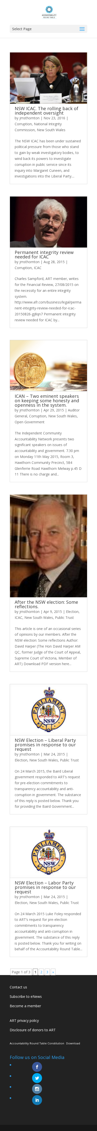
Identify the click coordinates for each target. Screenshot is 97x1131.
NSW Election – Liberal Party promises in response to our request (45, 744)
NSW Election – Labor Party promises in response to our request (45, 887)
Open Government (30, 422)
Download (73, 1043)
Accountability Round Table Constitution (37, 1043)
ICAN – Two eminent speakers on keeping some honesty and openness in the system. (47, 400)
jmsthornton (29, 118)
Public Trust (64, 617)
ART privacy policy (24, 1020)
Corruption (23, 124)
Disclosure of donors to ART (33, 1030)
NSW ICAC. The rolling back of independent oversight (46, 110)
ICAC (38, 267)
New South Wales (51, 129)
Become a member (25, 1006)
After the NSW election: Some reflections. (46, 604)
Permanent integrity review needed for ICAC (44, 254)
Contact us (18, 987)
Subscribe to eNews (26, 996)
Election (72, 611)
